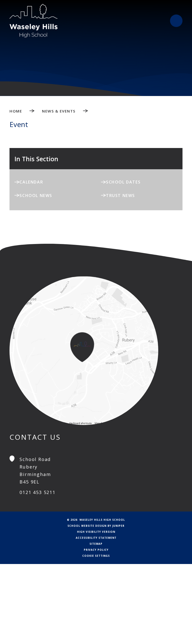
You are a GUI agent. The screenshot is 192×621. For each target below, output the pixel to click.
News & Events (59, 111)
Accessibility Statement (96, 538)
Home (16, 111)
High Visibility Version (96, 532)
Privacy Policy (96, 550)
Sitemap (96, 544)
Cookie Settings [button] (96, 556)
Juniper (118, 526)
